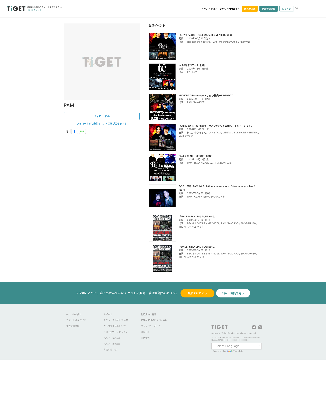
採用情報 (145, 337)
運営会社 (145, 332)
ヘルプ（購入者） (112, 337)
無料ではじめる (197, 293)
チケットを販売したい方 (116, 320)
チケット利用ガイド (230, 8)
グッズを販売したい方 (115, 326)
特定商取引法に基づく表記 (154, 320)
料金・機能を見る (233, 293)
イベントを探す (209, 8)
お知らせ (108, 314)
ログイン (286, 8)
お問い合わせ (110, 349)
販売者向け (249, 8)
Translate (238, 351)
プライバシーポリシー (152, 326)
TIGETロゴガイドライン (116, 332)
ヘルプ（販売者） (112, 343)
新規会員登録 (268, 8)
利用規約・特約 (148, 314)
